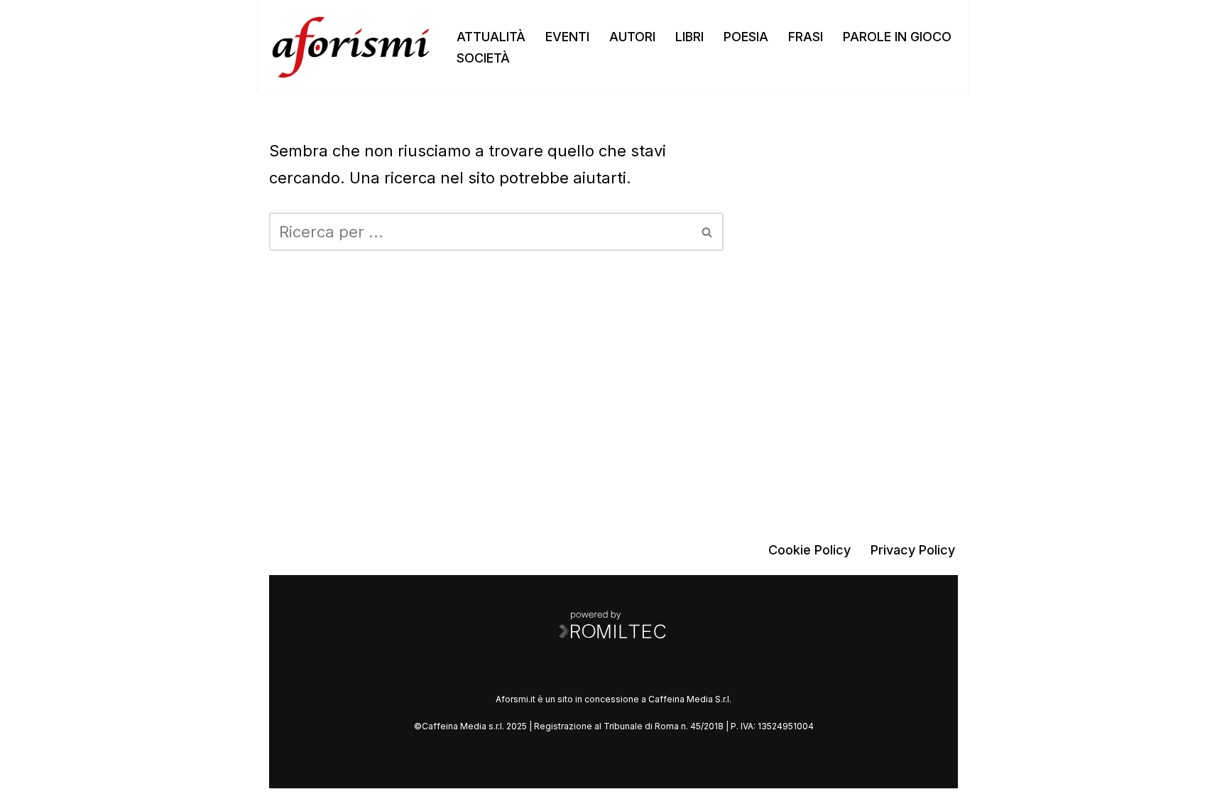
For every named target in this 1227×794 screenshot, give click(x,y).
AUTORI (632, 36)
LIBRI (689, 36)
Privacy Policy (913, 549)
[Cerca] (708, 232)
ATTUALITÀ (491, 36)
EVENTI (567, 36)
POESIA (746, 36)
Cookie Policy (809, 549)
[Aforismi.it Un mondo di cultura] (350, 47)
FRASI (805, 36)
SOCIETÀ (483, 57)
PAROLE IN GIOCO (897, 36)
